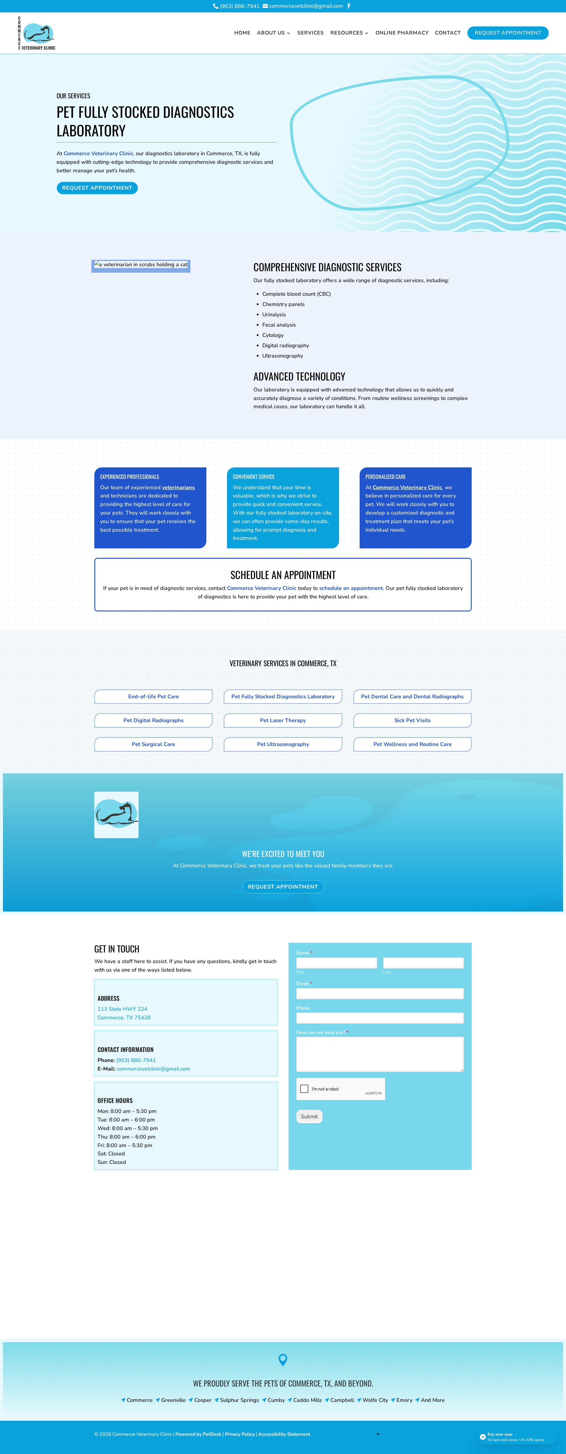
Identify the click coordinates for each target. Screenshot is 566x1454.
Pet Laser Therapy (283, 720)
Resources (346, 32)
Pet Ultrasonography (283, 744)
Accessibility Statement (284, 1434)
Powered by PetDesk (198, 1434)
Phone (303, 1008)
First (300, 972)
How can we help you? (322, 1033)
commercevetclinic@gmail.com (153, 1068)
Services (310, 32)
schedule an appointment (351, 588)
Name (304, 953)
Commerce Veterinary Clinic (98, 153)
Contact (448, 32)
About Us (271, 32)
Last (387, 972)
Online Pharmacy (402, 32)
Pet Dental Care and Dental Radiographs (412, 696)
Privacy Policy (240, 1434)
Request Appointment (508, 32)
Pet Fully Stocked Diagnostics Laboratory (283, 696)
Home (242, 32)
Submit (309, 1116)
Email (304, 984)
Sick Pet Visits (412, 720)
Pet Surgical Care (153, 744)
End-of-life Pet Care (153, 696)
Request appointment (97, 187)
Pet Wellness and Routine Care (413, 744)
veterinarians (178, 487)
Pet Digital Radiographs (154, 720)
